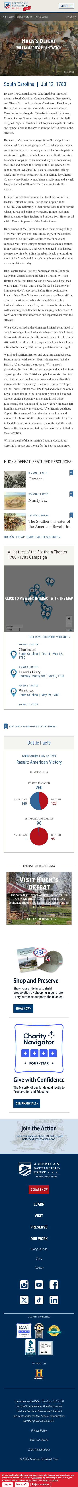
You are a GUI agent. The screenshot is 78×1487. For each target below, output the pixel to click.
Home (19, 5)
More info (21, 1484)
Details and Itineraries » (39, 919)
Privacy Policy (39, 1430)
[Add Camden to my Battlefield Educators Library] (71, 473)
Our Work (39, 1238)
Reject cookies (40, 1484)
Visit (39, 1216)
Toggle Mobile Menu (66, 6)
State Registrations (39, 1449)
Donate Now (39, 1189)
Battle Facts (39, 743)
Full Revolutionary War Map (48, 637)
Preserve (39, 1227)
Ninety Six (37, 500)
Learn (11, 16)
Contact (39, 1268)
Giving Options (39, 1249)
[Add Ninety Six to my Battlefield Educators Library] (71, 494)
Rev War (33, 472)
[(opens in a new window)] (24, 1284)
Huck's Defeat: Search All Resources (31, 537)
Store (44, 1259)
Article (44, 515)
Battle (44, 472)
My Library (71, 16)
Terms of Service (39, 1440)
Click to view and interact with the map (39, 598)
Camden (35, 479)
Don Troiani (69, 72)
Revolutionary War (24, 16)
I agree (7, 1484)
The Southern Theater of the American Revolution (49, 523)
